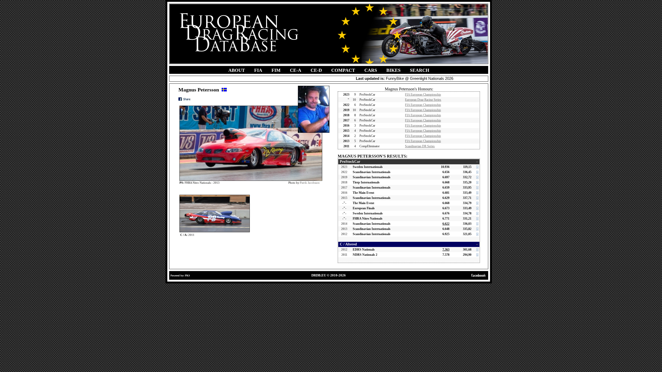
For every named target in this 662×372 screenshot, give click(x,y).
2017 (344, 187)
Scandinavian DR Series (420, 146)
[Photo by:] (214, 196)
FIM (276, 70)
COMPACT (343, 70)
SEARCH (419, 70)
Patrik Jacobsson (310, 182)
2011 (344, 255)
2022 (344, 172)
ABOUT (236, 70)
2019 (344, 177)
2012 (344, 234)
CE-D (316, 70)
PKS (187, 275)
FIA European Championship (423, 94)
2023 (344, 167)
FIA (258, 70)
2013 (344, 229)
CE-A (295, 70)
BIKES (393, 70)
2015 (344, 198)
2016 (344, 193)
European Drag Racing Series (423, 100)
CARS (370, 70)
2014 (344, 224)
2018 (344, 182)
